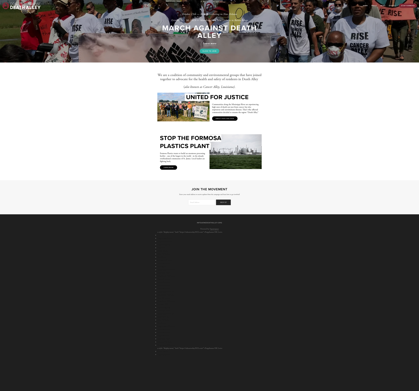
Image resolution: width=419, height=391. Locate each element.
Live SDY (161, 247)
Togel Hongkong (163, 244)
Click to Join (209, 51)
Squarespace (214, 229)
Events (392, 6)
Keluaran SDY (162, 304)
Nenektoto (161, 323)
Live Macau (161, 266)
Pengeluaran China (164, 241)
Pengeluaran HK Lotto (166, 269)
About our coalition (225, 118)
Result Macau (162, 251)
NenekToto (161, 257)
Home (365, 6)
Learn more (168, 167)
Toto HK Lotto (163, 320)
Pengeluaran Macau (164, 238)
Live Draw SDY (163, 273)
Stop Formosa (408, 6)
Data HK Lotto (163, 254)
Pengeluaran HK (163, 354)
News (383, 6)
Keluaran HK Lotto (164, 260)
